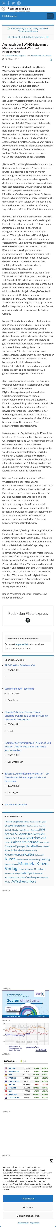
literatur (8, 864)
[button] (51, 1161)
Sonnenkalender (12, 877)
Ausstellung (11, 821)
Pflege (17, 873)
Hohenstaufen (18, 850)
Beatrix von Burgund (38, 822)
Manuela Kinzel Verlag (27, 866)
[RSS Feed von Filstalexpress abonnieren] (3, 2)
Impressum (34, 1223)
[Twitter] (13, 2)
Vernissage (32, 877)
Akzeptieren (28, 1198)
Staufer (22, 877)
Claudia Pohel (17, 830)
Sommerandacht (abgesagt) (19, 688)
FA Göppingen (22, 834)
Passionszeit (10, 873)
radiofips (26, 873)
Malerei (15, 864)
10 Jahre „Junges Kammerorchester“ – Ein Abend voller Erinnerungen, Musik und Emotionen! (27, 777)
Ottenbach (39, 869)
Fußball (7, 842)
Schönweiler (38, 873)
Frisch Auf (39, 838)
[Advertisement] (25, 939)
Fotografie (39, 834)
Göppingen (19, 846)
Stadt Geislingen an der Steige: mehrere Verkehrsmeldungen (29, 29)
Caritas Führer (32, 826)
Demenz (27, 830)
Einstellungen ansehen (28, 1215)
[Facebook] (8, 2)
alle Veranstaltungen (16, 804)
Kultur (29, 854)
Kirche (34, 850)
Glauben (9, 846)
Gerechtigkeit (44, 842)
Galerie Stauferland (25, 842)
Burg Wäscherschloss (16, 825)
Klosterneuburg (14, 854)
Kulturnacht (39, 855)
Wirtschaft (47, 55)
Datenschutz (23, 1223)
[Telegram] (19, 2)
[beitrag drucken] (51, 59)
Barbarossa (23, 821)
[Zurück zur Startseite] (28, 9)
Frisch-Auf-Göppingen (18, 838)
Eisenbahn (35, 830)
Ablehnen (28, 1207)
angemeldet (22, 644)
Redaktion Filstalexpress (16, 55)
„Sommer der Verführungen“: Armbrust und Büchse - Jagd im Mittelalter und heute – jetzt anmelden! (28, 746)
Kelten (28, 850)
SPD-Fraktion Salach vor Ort (20, 665)
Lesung (45, 859)
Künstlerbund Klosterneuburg (28, 859)
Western (8, 882)
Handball (32, 846)
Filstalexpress (9, 15)
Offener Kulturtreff (26, 869)
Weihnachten (43, 877)
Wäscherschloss (24, 881)
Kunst (10, 858)
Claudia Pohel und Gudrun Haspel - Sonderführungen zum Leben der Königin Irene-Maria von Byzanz (26, 715)
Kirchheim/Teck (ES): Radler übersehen (26, 37)
